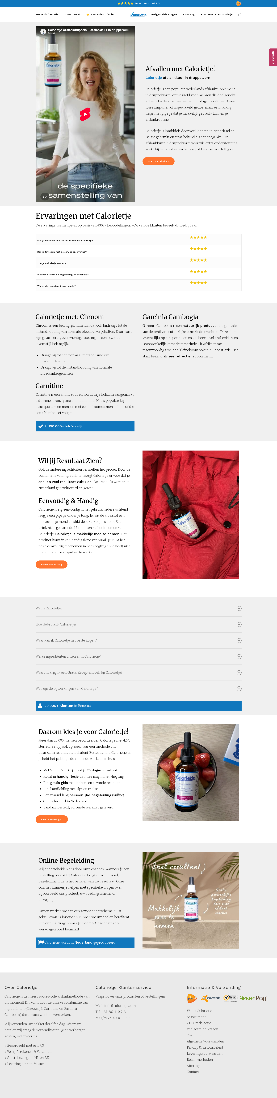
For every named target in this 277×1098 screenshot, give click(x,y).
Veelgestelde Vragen (202, 1029)
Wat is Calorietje (199, 1011)
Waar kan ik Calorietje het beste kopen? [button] (66, 640)
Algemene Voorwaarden (205, 1041)
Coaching (194, 1035)
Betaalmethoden (200, 1060)
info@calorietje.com (120, 1006)
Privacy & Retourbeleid (205, 1047)
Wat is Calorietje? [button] (49, 608)
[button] (159, 161)
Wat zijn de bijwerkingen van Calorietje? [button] (67, 688)
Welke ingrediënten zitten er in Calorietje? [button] (68, 656)
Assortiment (196, 1017)
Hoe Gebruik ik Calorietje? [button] (56, 624)
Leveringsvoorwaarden (204, 1053)
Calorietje (154, 78)
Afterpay (193, 1066)
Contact (193, 1072)
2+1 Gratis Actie (199, 1023)
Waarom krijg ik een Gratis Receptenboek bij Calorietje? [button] (79, 672)
